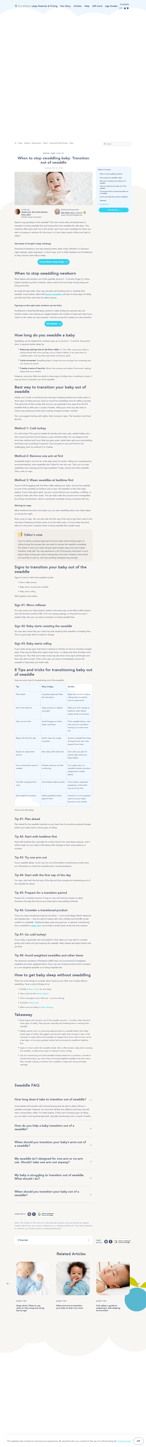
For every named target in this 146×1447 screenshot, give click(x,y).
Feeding (27, 143)
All (16, 143)
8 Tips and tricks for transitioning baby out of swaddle (114, 192)
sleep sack (34, 1002)
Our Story (65, 6)
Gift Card (97, 6)
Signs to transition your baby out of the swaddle (113, 187)
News (71, 143)
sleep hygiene (43, 993)
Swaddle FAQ (104, 204)
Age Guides (111, 6)
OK (138, 1441)
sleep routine (33, 989)
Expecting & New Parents (58, 143)
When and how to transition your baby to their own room (69, 1306)
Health (45, 143)
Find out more (124, 1441)
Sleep (20, 143)
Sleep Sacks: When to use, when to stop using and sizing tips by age (30, 1308)
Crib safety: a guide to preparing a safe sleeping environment (108, 1308)
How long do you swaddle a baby (111, 178)
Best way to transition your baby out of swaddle (113, 182)
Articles (78, 6)
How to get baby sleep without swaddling (114, 197)
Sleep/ (53, 153)
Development (36, 143)
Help (86, 6)
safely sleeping (46, 1007)
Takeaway (103, 201)
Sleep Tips (60, 153)
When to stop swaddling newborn (111, 174)
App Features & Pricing (45, 6)
